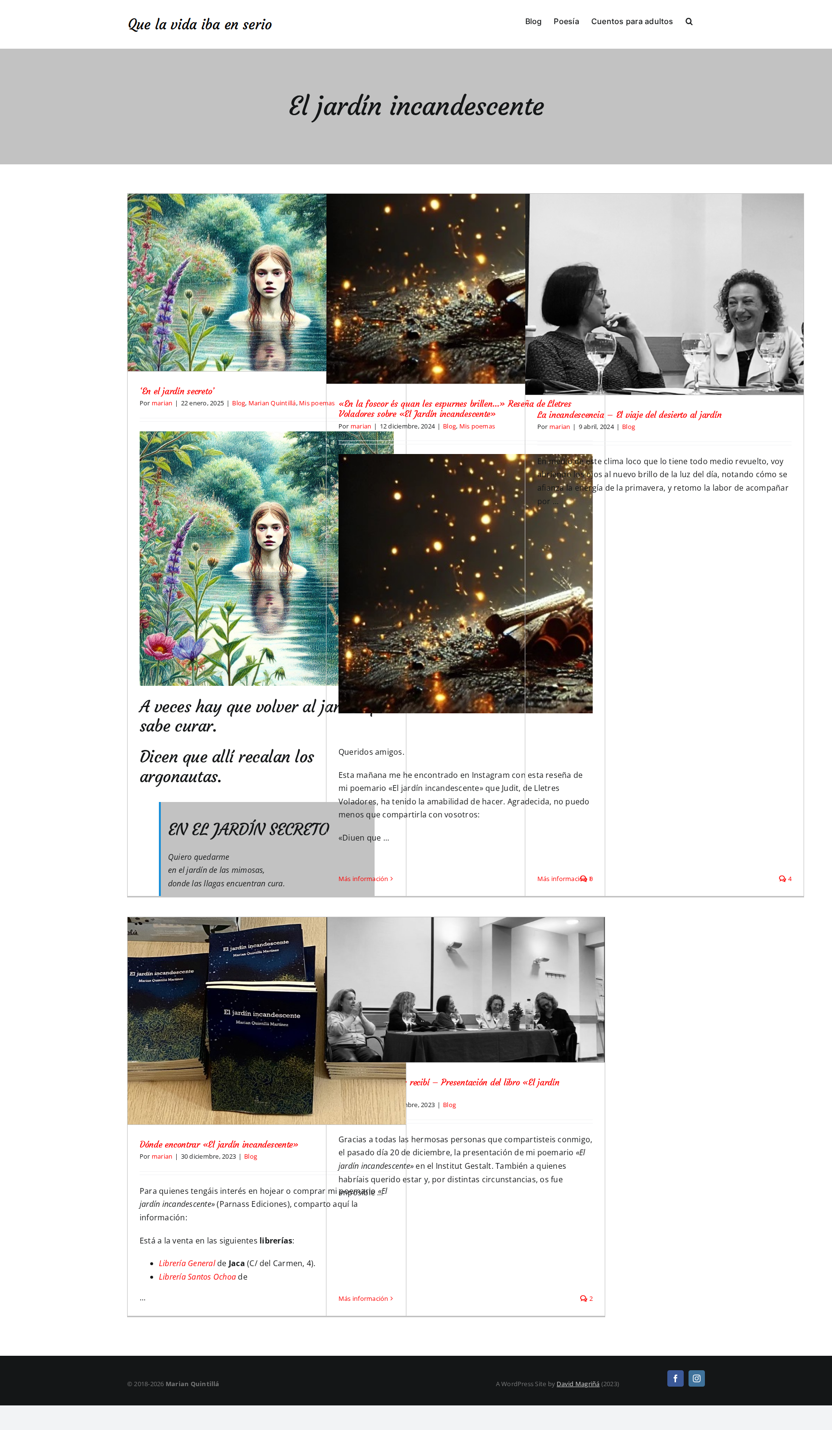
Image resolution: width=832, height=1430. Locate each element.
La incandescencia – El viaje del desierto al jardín (629, 414)
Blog (238, 403)
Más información (363, 878)
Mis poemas (477, 426)
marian (162, 403)
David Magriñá (578, 1383)
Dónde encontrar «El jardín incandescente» (219, 1144)
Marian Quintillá (272, 403)
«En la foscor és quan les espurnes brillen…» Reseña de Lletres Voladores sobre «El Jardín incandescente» (454, 409)
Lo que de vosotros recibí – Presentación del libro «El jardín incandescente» (448, 1087)
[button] (689, 20)
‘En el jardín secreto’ (177, 391)
